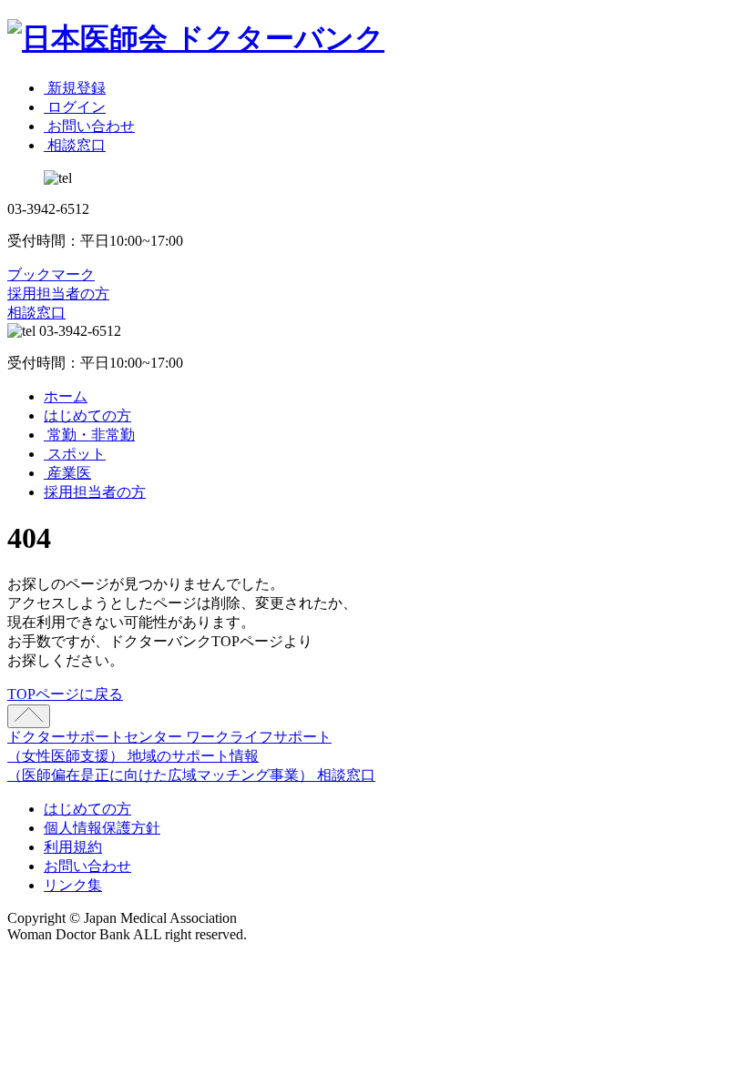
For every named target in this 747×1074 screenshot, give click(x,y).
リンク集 (73, 885)
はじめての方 (87, 415)
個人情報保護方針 (102, 828)
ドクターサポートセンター (96, 737)
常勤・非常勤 (89, 434)
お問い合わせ (87, 866)
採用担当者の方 (58, 293)
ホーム (65, 396)
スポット (75, 453)
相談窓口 (36, 312)
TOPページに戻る (65, 694)
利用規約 (73, 847)
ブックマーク (51, 274)
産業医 (67, 473)
